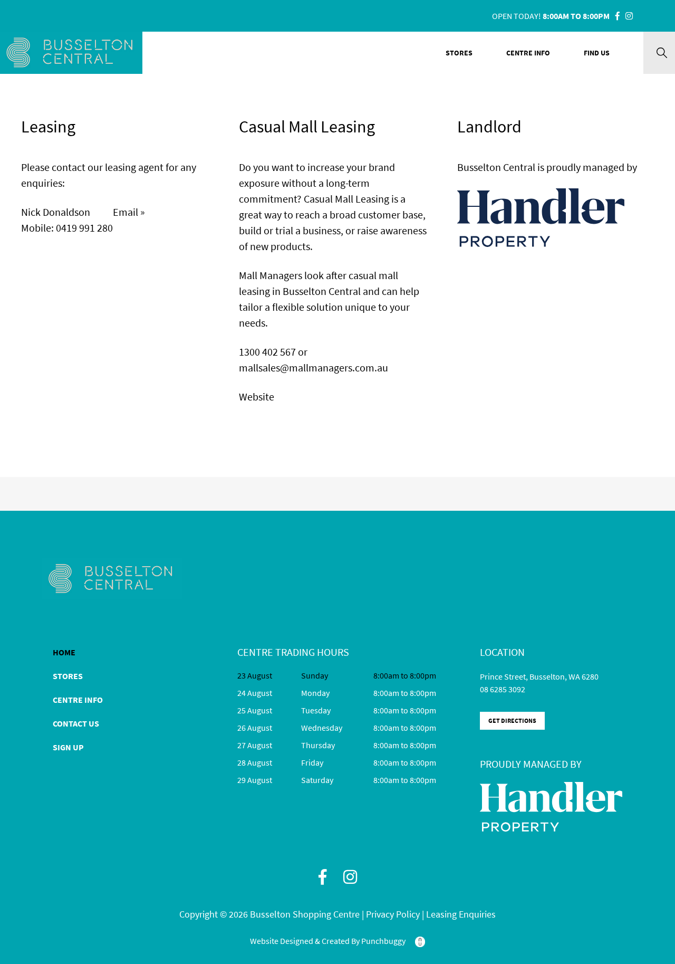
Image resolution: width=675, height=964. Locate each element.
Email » (129, 211)
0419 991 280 (84, 227)
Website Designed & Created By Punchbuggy (328, 941)
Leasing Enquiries (461, 914)
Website (256, 396)
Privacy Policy (394, 914)
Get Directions (512, 720)
